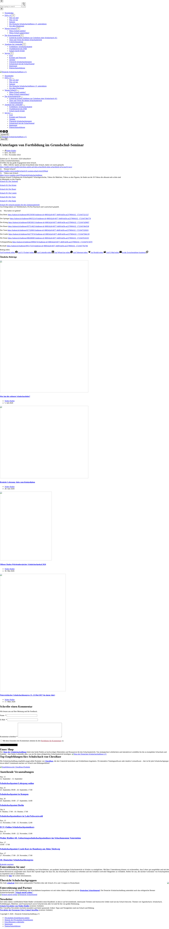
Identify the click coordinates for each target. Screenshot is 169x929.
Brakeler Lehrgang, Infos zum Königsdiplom (17, 482)
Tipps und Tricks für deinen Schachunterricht (25, 100)
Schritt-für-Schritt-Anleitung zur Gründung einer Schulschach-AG (33, 98)
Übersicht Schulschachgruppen (20, 121)
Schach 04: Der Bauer (8, 189)
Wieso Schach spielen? (17, 92)
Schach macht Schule (17, 111)
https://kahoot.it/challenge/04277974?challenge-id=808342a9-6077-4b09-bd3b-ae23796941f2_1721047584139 (49, 234)
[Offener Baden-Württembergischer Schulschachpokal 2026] (26, 560)
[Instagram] (4, 132)
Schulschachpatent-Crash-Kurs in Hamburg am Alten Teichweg (30, 849)
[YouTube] (7, 132)
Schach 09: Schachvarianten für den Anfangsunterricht (20, 205)
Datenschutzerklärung (17, 127)
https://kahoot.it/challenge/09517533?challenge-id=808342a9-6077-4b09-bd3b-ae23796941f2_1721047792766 (47, 246)
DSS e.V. (8, 78)
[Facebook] (1, 132)
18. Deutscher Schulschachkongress (16, 860)
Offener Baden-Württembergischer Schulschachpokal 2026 (23, 564)
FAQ (11, 115)
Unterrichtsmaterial (16, 103)
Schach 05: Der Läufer (8, 193)
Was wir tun (13, 82)
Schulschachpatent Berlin (12, 805)
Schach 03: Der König (8, 185)
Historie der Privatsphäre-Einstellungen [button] (19, 920)
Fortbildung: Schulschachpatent (20, 107)
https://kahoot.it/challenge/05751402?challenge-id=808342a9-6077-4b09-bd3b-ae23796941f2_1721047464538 (48, 226)
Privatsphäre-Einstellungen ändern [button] (17, 918)
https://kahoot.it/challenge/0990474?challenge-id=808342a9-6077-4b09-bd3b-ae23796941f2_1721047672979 (52, 242)
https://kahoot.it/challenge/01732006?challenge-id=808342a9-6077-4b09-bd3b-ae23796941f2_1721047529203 (48, 230)
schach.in (10, 883)
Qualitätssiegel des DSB (18, 109)
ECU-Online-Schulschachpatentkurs (17, 827)
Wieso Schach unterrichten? (19, 94)
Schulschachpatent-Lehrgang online (17, 783)
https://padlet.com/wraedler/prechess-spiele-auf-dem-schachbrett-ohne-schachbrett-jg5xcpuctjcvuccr (36, 167)
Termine (12, 119)
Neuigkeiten (9, 76)
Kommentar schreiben (8, 737)
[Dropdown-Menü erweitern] (13, 78)
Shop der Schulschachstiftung (14, 752)
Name (3, 715)
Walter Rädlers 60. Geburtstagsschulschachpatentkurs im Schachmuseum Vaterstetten (40, 838)
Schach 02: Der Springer (9, 181)
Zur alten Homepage (16, 88)
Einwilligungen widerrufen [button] (14, 922)
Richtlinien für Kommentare (51, 741)
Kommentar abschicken (9, 745)
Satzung (12, 84)
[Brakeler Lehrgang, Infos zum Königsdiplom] (44, 478)
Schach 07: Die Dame (8, 201)
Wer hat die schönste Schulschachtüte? (15, 396)
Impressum (13, 125)
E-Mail (3, 720)
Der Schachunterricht (12, 96)
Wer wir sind (14, 80)
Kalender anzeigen (7, 864)
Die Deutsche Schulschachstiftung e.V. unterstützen (28, 86)
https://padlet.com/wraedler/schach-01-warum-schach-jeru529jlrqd (24, 171)
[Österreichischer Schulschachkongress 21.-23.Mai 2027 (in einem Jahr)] (33, 691)
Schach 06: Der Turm (8, 197)
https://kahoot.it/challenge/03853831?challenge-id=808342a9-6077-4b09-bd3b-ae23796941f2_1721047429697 (48, 222)
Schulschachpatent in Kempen (14, 794)
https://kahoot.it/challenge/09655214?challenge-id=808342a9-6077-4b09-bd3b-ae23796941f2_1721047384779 (50, 218)
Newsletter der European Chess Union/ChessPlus (19, 910)
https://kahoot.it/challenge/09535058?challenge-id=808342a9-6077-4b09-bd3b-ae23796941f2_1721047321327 (48, 215)
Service (7, 113)
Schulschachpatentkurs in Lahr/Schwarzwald (21, 816)
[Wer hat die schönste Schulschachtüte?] (44, 392)
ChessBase (49, 761)
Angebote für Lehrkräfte (13, 105)
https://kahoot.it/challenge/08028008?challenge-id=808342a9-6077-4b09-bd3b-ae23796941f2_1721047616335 (48, 238)
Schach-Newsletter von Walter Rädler (14, 906)
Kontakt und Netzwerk (17, 117)
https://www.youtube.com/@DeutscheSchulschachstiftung (21, 175)
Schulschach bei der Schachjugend (21, 123)
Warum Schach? (10, 90)
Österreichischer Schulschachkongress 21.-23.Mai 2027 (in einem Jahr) (27, 695)
